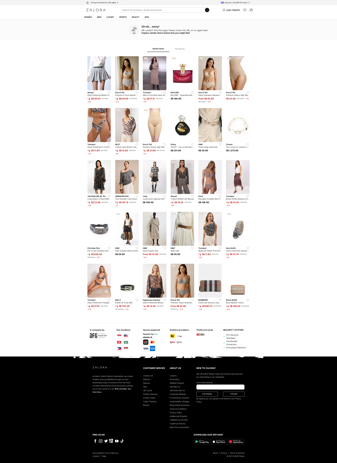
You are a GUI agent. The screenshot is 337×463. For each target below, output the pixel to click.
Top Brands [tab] (180, 49)
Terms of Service (237, 453)
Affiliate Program (177, 383)
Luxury (110, 17)
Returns (146, 383)
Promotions (174, 379)
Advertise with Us (177, 390)
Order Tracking (149, 401)
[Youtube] (116, 441)
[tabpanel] (168, 184)
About (215, 453)
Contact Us (148, 376)
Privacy (224, 453)
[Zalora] (95, 10)
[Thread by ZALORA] (111, 441)
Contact (96, 456)
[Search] (207, 10)
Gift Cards (147, 390)
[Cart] (251, 10)
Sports (123, 17)
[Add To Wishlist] (109, 92)
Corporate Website (178, 394)
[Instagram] (100, 441)
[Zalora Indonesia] (126, 348)
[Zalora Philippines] (119, 348)
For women (207, 394)
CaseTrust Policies (177, 423)
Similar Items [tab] (158, 49)
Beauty (135, 17)
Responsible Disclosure (180, 405)
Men (99, 17)
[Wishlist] (244, 10)
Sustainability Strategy (179, 401)
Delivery (146, 379)
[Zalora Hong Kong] (119, 342)
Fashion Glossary (150, 394)
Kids (147, 17)
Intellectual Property (178, 416)
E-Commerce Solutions (179, 398)
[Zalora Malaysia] (126, 336)
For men (233, 394)
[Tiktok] (139, 441)
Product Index (149, 398)
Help (104, 456)
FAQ (145, 387)
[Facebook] (95, 441)
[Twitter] (106, 441)
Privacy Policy (176, 412)
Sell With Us (175, 387)
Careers (173, 376)
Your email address (204, 382)
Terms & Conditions (178, 409)
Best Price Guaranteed (179, 427)
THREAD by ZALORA (179, 420)
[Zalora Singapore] (119, 336)
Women (88, 17)
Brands (146, 405)
